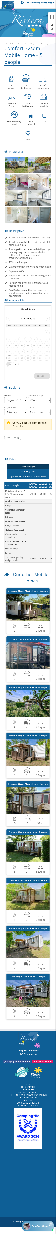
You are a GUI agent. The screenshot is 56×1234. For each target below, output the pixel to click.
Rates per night (28, 466)
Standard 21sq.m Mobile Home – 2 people (28, 591)
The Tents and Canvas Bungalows (28, 1095)
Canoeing (28, 1100)
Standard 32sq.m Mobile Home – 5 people (28, 784)
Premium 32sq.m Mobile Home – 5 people (28, 832)
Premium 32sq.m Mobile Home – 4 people (28, 735)
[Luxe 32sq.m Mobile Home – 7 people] (28, 981)
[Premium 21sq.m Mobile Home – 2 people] (28, 643)
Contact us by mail (42, 1061)
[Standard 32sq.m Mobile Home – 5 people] (28, 788)
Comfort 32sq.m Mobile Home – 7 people (28, 880)
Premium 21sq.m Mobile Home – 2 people (28, 639)
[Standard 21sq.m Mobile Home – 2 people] (28, 595)
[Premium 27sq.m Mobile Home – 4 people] (28, 692)
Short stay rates (28, 471)
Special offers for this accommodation (28, 476)
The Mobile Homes (28, 1092)
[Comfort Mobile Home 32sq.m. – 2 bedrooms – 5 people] (16, 158)
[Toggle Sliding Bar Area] (52, 22)
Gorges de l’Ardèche (28, 1103)
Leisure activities (28, 1097)
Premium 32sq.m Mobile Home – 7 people (28, 928)
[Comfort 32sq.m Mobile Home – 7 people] (28, 884)
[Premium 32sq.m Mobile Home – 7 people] (28, 933)
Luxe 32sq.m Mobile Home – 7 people (28, 976)
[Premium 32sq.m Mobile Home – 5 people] (28, 836)
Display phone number (18, 1061)
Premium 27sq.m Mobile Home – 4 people (28, 687)
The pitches (28, 1089)
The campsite (28, 1087)
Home (28, 1084)
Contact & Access (28, 1105)
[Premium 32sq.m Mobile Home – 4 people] (28, 740)
